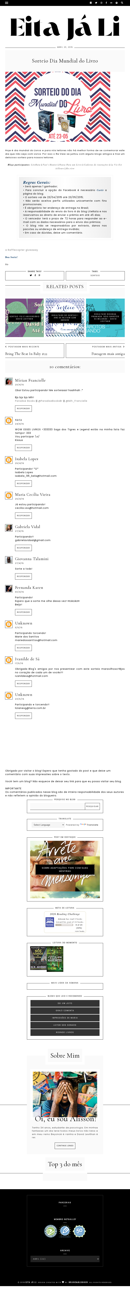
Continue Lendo (65, 1145)
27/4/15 (19, 531)
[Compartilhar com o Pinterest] (39, 275)
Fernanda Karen (29, 587)
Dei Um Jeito (65, 1003)
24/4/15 (19, 424)
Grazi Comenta (65, 1010)
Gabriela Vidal (27, 526)
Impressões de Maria (65, 1018)
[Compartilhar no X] (31, 275)
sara (18, 419)
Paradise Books (25, 401)
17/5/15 (19, 663)
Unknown (23, 623)
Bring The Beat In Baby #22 (26, 354)
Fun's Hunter (50, 164)
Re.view (70, 168)
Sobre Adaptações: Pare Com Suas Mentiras (65, 869)
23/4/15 (19, 385)
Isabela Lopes (26, 458)
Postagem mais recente (23, 346)
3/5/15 (19, 627)
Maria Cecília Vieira (32, 494)
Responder (23, 408)
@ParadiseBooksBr (50, 401)
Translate (92, 824)
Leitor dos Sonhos (65, 1025)
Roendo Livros (65, 1032)
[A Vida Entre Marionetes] (55, 971)
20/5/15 (19, 699)
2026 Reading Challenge (65, 914)
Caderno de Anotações (96, 164)
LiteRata (36, 164)
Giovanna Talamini (32, 558)
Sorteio (95, 275)
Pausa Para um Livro (70, 164)
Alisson (61, 918)
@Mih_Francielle (76, 401)
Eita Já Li (31, 1282)
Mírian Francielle (30, 380)
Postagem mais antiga (107, 346)
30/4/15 (19, 592)
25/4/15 (19, 463)
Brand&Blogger (78, 1282)
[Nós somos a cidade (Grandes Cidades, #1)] (38, 969)
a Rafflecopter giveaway (21, 250)
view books (79, 931)
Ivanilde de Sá (27, 659)
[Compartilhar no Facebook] (36, 275)
